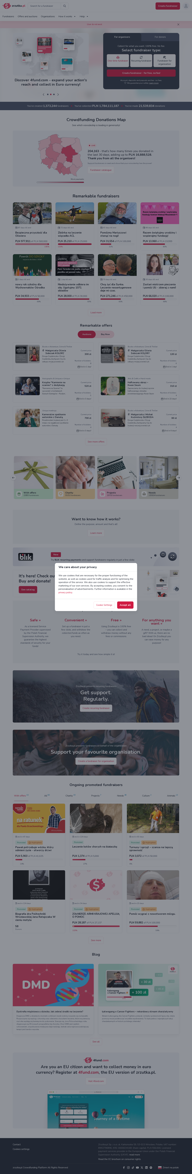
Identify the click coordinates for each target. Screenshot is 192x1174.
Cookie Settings (104, 605)
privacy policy (65, 592)
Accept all (125, 605)
